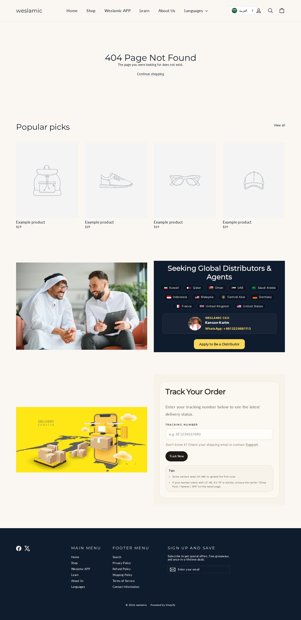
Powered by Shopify (162, 605)
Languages (194, 10)
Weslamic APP (117, 10)
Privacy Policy (122, 563)
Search (117, 557)
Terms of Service (124, 581)
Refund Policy (122, 569)
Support (252, 444)
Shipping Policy (122, 575)
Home (72, 10)
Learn (144, 10)
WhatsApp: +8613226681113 (228, 328)
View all (279, 125)
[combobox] (242, 10)
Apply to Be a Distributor (219, 344)
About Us (166, 10)
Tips (172, 470)
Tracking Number (181, 424)
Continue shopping (150, 74)
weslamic (29, 10)
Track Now (176, 456)
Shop (90, 10)
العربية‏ (243, 10)
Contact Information (126, 587)
